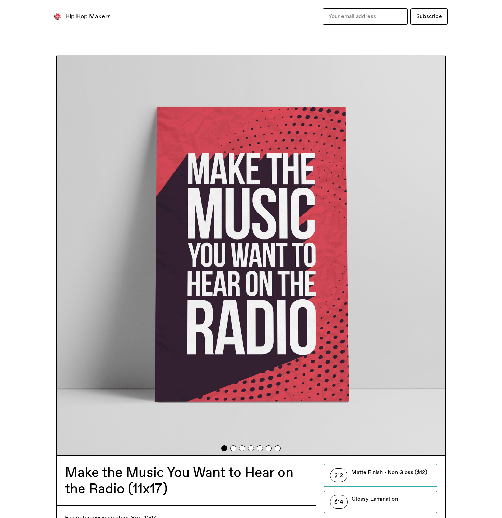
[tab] (224, 448)
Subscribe (429, 16)
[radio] (380, 475)
